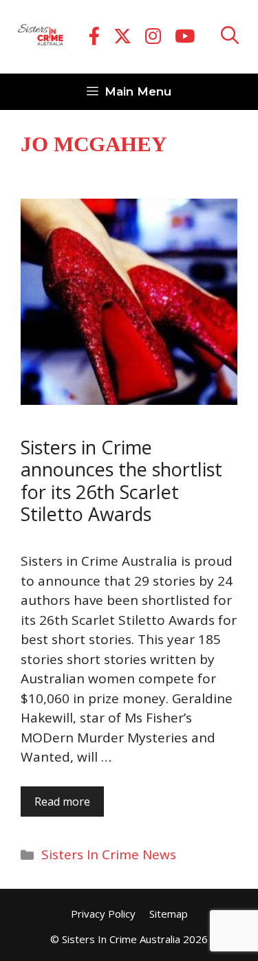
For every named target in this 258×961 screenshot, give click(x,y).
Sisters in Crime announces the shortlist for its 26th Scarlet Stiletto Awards (121, 480)
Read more (62, 801)
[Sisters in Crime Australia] (41, 37)
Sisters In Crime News (108, 854)
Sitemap (168, 913)
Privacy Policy (103, 913)
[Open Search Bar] (229, 37)
